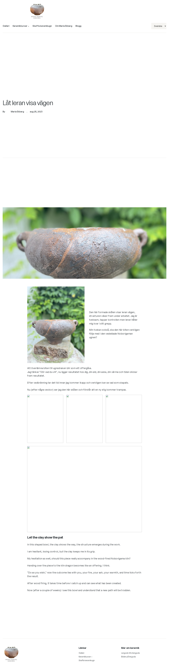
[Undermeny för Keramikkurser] (28, 26)
